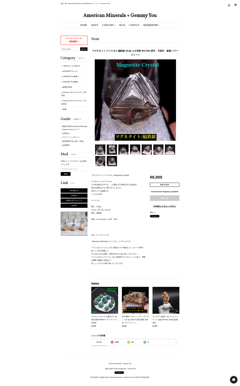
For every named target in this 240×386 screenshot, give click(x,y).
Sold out (164, 198)
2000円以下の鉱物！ (71, 82)
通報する (152, 212)
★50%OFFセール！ (71, 71)
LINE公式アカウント (74, 200)
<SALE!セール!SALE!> (71, 66)
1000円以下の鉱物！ (71, 76)
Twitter (74, 195)
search (83, 49)
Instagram (74, 190)
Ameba (74, 205)
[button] (109, 25)
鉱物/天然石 (67, 87)
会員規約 (66, 145)
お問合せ (66, 133)
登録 (65, 174)
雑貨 (64, 109)
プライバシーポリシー (71, 137)
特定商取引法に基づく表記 (73, 141)
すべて (99, 342)
